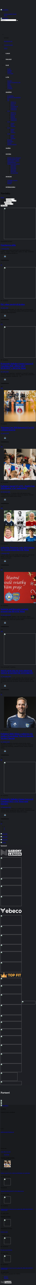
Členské (9, 143)
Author (2, 204)
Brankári (9, 140)
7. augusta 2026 (5, 248)
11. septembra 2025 (6, 807)
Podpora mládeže (11, 144)
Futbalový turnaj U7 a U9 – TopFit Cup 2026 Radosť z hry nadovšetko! (18, 487)
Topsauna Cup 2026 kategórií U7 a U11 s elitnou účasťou (12, 1191)
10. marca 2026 (5, 433)
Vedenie (9, 70)
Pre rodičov (10, 141)
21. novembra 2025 (6, 676)
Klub (7, 65)
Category (3, 199)
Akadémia (9, 92)
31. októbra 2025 (5, 742)
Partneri (9, 183)
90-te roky (13, 171)
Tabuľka (9, 87)
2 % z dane (10, 73)
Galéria (8, 148)
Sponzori (9, 176)
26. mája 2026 (4, 308)
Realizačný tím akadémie (14, 97)
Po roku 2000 (14, 173)
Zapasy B (13, 103)
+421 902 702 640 (5, 1151)
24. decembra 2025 (6, 615)
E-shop (8, 53)
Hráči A (13, 105)
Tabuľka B (13, 109)
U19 (8, 134)
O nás (8, 69)
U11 (8, 111)
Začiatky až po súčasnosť (14, 157)
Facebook (6, 1154)
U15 (8, 127)
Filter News (4, 205)
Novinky (9, 81)
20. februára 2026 (5, 492)
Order (2, 202)
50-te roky (13, 165)
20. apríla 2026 (5, 371)
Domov (6, 1276)
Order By (3, 200)
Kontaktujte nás (8, 41)
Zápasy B (13, 114)
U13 (8, 121)
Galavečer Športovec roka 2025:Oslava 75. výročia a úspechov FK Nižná (17, 548)
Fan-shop (9, 59)
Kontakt (6, 1278)
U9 (8, 100)
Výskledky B (14, 106)
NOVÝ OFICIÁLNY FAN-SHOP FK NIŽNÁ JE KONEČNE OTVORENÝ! (17, 672)
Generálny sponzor (12, 180)
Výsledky (9, 88)
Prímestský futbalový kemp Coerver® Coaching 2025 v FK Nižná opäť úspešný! (17, 801)
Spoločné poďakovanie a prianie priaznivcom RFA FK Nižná (14, 610)
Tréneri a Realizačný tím (13, 82)
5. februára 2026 (5, 553)
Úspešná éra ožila (8, 245)
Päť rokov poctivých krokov (13, 304)
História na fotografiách (13, 164)
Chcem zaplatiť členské (10, 14)
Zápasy (9, 85)
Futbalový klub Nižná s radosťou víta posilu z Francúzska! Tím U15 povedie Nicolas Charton (17, 736)
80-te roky (13, 170)
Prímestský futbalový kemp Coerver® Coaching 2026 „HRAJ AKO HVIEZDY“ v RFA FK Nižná (17, 365)
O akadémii (10, 96)
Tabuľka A (13, 108)
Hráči (8, 84)
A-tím (7, 77)
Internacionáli (10, 187)
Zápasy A (13, 102)
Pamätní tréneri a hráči (13, 159)
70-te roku (13, 168)
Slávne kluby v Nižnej (13, 161)
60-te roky (13, 167)
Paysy (5, 15)
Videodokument (11, 162)
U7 (8, 99)
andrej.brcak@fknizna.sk (7, 1132)
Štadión (9, 72)
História (8, 154)
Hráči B (13, 117)
